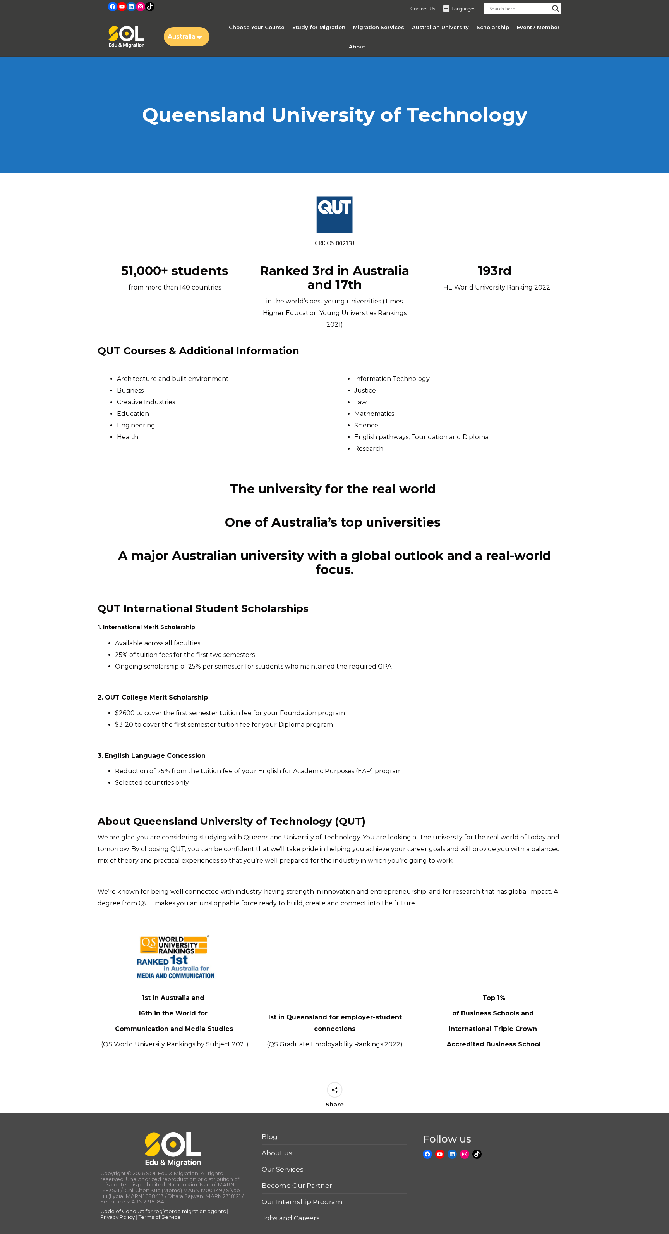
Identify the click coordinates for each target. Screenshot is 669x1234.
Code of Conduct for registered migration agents (163, 1211)
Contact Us (423, 9)
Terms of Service (160, 1217)
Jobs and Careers (291, 1218)
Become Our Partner (297, 1185)
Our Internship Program (302, 1202)
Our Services (283, 1169)
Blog (270, 1137)
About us (277, 1153)
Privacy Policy (117, 1217)
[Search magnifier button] (555, 8)
